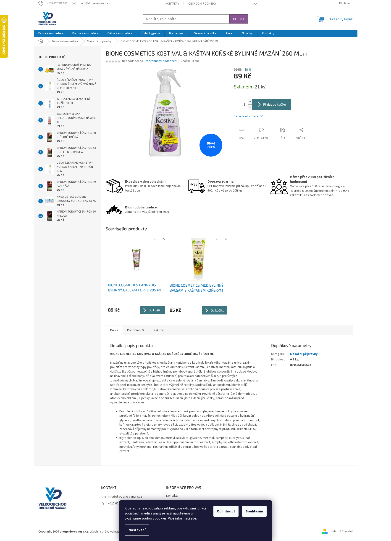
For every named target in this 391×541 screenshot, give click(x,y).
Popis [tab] (114, 330)
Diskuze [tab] (158, 330)
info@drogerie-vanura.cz (125, 496)
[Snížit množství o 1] (250, 107)
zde (193, 518)
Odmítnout (226, 511)
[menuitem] (51, 33)
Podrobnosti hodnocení (161, 61)
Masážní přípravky (304, 354)
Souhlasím (254, 511)
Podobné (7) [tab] (135, 330)
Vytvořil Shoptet (342, 531)
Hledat (238, 19)
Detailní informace (246, 116)
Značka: (190, 61)
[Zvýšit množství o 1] (250, 101)
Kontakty (172, 4)
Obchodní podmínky (202, 4)
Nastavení (137, 530)
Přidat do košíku (274, 104)
